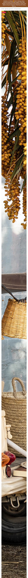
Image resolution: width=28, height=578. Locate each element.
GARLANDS (11, 8)
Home (2, 8)
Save (5, 12)
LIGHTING (6, 8)
